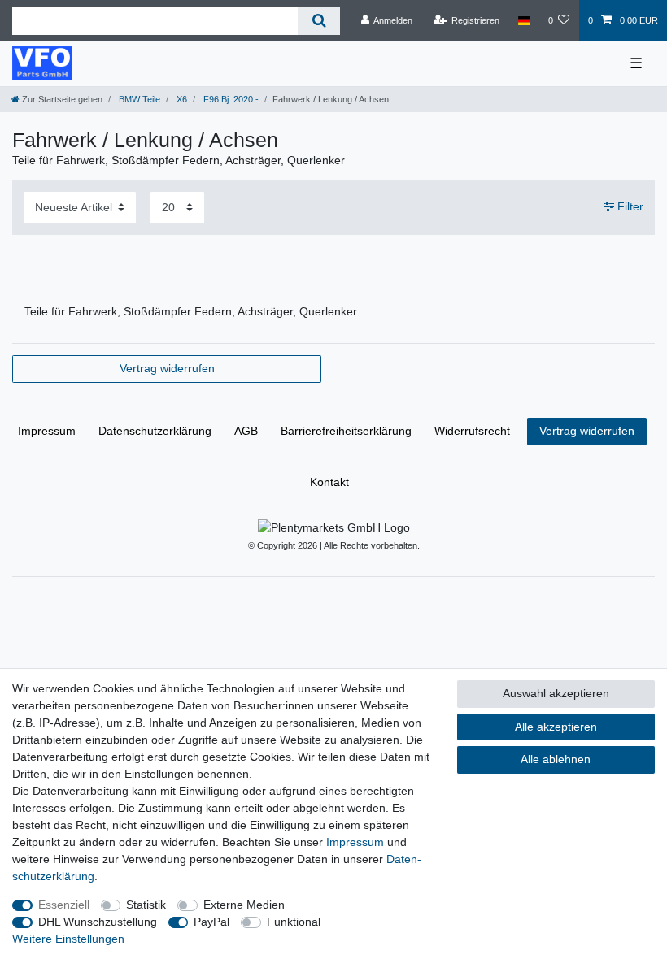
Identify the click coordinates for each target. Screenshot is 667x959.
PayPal (211, 921)
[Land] (523, 20)
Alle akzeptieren (556, 726)
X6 (180, 99)
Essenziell (63, 904)
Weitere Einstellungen (68, 938)
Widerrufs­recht (472, 430)
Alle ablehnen (556, 759)
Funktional (293, 921)
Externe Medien (244, 904)
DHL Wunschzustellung (97, 921)
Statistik (146, 904)
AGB (246, 430)
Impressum (47, 430)
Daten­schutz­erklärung (154, 430)
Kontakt (329, 481)
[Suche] (318, 21)
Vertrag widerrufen (167, 368)
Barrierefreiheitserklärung (346, 430)
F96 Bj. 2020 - (230, 99)
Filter (628, 207)
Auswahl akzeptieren (556, 693)
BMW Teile (138, 99)
